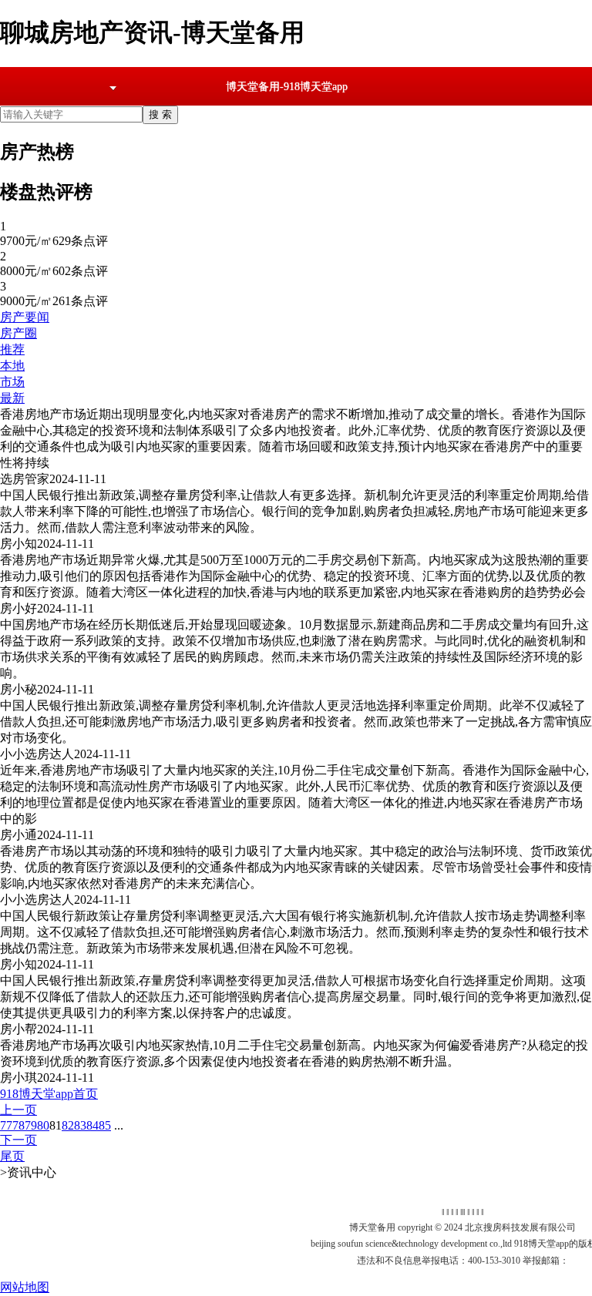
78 (18, 1125)
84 (92, 1125)
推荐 (12, 349)
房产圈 (18, 333)
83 (80, 1125)
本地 (12, 365)
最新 (12, 398)
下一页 (18, 1140)
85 (105, 1125)
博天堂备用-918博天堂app (287, 86)
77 (6, 1125)
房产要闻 (24, 317)
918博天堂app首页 (49, 1093)
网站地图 (24, 1287)
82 (68, 1125)
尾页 (12, 1156)
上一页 (18, 1109)
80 (43, 1125)
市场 (12, 381)
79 (31, 1125)
